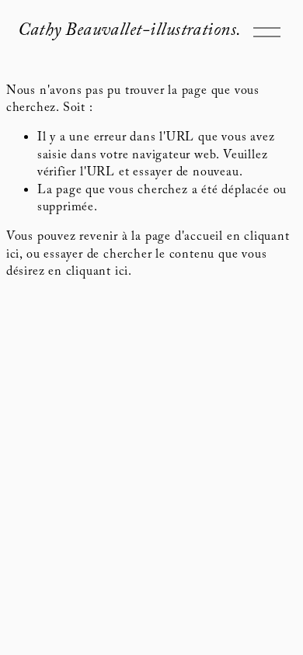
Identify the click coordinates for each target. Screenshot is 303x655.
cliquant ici (97, 272)
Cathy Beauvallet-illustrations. (129, 32)
